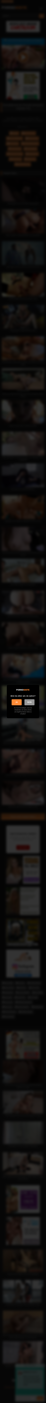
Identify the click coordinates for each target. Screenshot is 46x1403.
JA (16, 702)
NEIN (29, 702)
